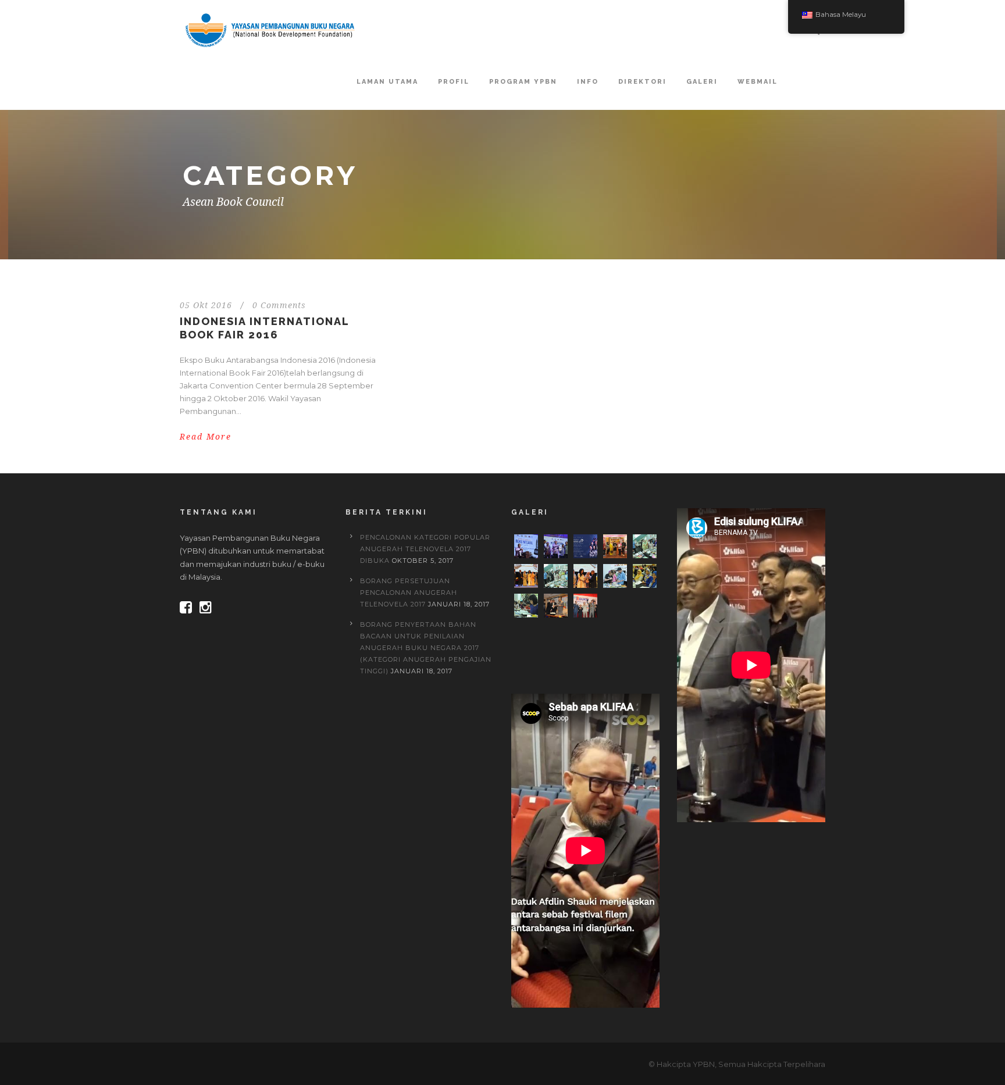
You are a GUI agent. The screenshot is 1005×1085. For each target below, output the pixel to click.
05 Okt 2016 (206, 305)
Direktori (642, 81)
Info (587, 81)
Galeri (702, 81)
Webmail (757, 81)
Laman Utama (387, 81)
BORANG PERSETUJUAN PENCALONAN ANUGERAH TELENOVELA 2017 (408, 592)
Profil (453, 81)
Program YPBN (523, 81)
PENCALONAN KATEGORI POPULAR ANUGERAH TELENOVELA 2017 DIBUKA (425, 549)
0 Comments (279, 305)
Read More (205, 436)
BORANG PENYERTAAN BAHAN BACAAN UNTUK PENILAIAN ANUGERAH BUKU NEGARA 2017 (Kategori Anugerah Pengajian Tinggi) (425, 647)
